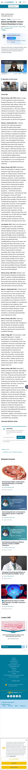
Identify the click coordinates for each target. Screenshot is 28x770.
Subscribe (20, 437)
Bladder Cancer (5, 449)
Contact (14, 670)
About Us (10, 705)
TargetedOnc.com (14, 666)
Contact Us (22, 705)
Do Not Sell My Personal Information (14, 675)
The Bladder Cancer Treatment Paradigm (12, 452)
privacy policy (7, 441)
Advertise (14, 659)
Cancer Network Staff (9, 487)
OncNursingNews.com (14, 665)
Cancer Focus (12, 6)
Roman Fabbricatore (8, 606)
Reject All (14, 763)
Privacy (14, 673)
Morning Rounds (9, 14)
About (14, 658)
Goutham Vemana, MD (9, 517)
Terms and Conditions (14, 672)
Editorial (14, 668)
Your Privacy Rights (14, 677)
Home (2, 14)
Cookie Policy (12, 756)
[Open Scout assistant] (20, 2)
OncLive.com (14, 663)
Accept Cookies (14, 767)
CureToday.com (14, 661)
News (16, 705)
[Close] (26, 740)
